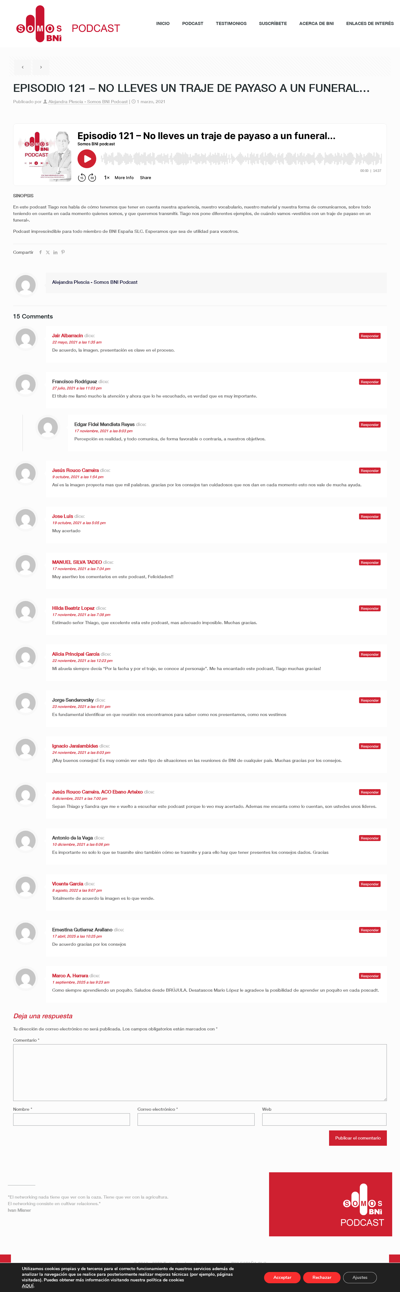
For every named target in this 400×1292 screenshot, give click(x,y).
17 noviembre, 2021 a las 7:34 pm (81, 568)
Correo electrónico (158, 1109)
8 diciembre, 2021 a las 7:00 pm (79, 798)
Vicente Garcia (67, 883)
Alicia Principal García (75, 654)
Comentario (26, 1040)
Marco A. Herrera (70, 975)
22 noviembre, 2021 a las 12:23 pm (82, 660)
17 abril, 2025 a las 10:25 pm (77, 936)
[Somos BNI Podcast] (64, 23)
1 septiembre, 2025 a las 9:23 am (80, 982)
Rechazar (321, 1277)
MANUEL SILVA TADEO (77, 562)
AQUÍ (27, 1286)
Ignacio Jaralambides (75, 746)
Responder (370, 336)
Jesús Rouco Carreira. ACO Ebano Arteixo (97, 791)
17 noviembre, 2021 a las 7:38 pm (81, 614)
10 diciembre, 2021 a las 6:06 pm (80, 844)
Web (267, 1109)
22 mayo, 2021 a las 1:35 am (76, 342)
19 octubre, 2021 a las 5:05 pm (78, 522)
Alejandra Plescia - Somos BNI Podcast (88, 101)
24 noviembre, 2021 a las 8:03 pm (81, 752)
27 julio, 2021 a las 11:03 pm (76, 388)
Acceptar (282, 1277)
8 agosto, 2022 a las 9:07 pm (77, 890)
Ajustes (360, 1277)
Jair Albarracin (67, 335)
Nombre (22, 1109)
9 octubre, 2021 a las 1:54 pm (77, 476)
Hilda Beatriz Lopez (73, 608)
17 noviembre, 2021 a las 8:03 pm (103, 430)
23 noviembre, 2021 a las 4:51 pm (81, 706)
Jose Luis (62, 516)
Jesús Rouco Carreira (75, 470)
